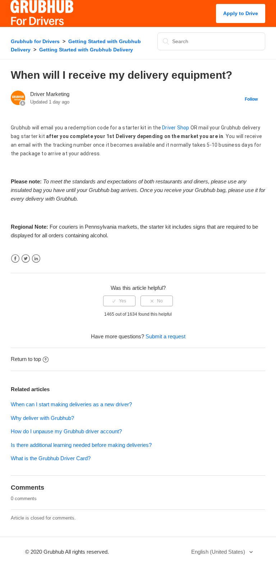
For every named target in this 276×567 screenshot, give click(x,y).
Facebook (15, 258)
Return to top (26, 359)
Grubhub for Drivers (35, 41)
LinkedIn (36, 258)
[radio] (119, 301)
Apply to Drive (240, 13)
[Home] (41, 23)
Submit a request (165, 336)
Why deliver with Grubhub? (42, 418)
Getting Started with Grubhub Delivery (86, 49)
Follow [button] (251, 99)
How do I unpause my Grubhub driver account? (66, 431)
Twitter (25, 258)
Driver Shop (175, 128)
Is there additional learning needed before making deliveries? (81, 445)
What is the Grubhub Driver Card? (51, 458)
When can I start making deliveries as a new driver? (71, 404)
